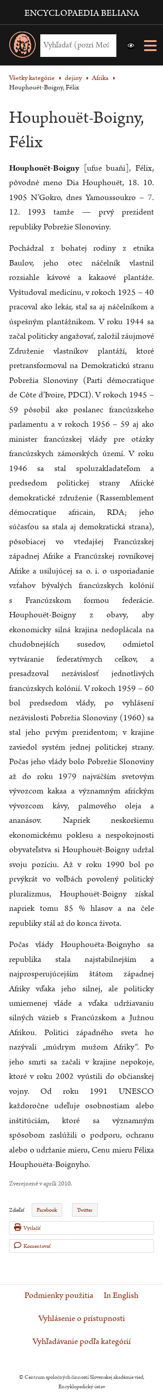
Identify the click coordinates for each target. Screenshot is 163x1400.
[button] (130, 45)
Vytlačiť (32, 1228)
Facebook (47, 1210)
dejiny (73, 78)
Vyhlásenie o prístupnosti (81, 1319)
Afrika (100, 78)
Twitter (84, 1210)
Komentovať (37, 1246)
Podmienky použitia (58, 1296)
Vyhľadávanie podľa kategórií (82, 1342)
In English (121, 1296)
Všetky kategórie (32, 78)
